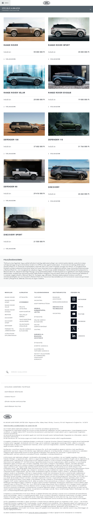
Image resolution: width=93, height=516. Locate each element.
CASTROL (37, 329)
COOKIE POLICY (10, 396)
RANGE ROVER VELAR (10, 306)
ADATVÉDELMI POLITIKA (13, 406)
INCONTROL (38, 300)
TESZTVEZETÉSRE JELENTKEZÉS (25, 320)
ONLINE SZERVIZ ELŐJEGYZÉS (25, 330)
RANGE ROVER (10, 297)
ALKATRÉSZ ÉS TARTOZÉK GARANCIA (41, 350)
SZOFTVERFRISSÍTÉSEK (42, 303)
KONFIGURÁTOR (24, 311)
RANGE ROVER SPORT (10, 301)
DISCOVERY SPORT (9, 322)
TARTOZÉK (37, 297)
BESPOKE (8, 314)
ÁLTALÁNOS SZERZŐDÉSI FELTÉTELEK (17, 387)
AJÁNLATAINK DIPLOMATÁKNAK (10, 334)
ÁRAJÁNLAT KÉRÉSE (23, 315)
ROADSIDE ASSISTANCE (57, 298)
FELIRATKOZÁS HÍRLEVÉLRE (24, 325)
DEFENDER (8, 326)
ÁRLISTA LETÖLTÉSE (23, 307)
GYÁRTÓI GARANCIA (41, 346)
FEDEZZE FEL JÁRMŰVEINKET (10, 330)
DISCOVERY (9, 318)
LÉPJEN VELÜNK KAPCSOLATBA (15, 401)
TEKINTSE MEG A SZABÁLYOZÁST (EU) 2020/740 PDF (20, 425)
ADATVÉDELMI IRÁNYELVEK (14, 392)
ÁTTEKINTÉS (23, 297)
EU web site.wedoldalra (11, 508)
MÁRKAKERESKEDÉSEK (60, 302)
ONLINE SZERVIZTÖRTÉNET (40, 325)
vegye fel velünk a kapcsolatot (38, 512)
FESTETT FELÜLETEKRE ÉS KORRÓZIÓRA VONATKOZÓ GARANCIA (42, 356)
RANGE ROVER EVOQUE (10, 311)
